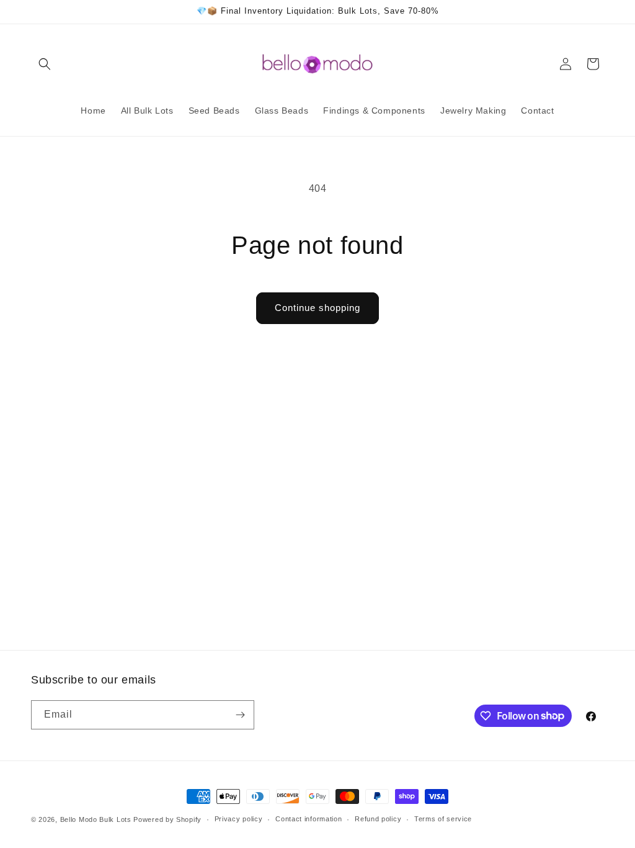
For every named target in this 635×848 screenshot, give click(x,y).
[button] (44, 64)
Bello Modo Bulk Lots (95, 819)
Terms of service (443, 819)
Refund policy (378, 819)
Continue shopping (317, 307)
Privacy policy (239, 819)
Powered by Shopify (167, 819)
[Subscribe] (240, 714)
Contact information (308, 819)
